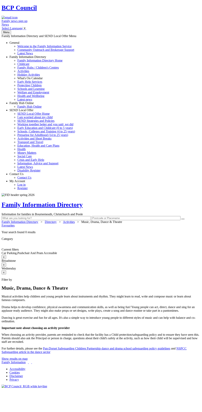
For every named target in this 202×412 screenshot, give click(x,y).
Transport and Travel (30, 142)
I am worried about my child (35, 117)
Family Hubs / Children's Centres (38, 67)
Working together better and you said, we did (45, 124)
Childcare (23, 64)
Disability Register (28, 170)
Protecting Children (29, 85)
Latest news (24, 99)
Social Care (24, 156)
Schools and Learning (31, 88)
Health (21, 149)
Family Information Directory (36, 78)
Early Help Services (29, 81)
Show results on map (15, 358)
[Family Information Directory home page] (24, 386)
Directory (51, 222)
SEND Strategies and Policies (35, 120)
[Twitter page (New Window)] (28, 362)
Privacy (14, 379)
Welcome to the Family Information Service (44, 46)
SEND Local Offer (42, 140)
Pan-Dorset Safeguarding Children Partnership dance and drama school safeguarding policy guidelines (106, 348)
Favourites (8, 225)
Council (19, 7)
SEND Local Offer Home (33, 113)
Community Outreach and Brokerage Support (45, 49)
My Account (18, 184)
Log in (21, 184)
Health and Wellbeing (30, 96)
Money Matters (26, 152)
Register (22, 188)
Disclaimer (16, 376)
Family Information (14, 362)
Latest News (25, 53)
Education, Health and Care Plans (38, 145)
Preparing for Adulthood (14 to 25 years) (42, 135)
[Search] (182, 219)
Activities (23, 71)
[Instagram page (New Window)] (31, 362)
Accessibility (17, 369)
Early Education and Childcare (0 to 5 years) (45, 128)
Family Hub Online (25, 104)
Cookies (14, 372)
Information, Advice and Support (37, 163)
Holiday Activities (28, 74)
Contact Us (20, 175)
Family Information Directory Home (40, 60)
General (41, 48)
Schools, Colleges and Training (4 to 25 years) (46, 131)
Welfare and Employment (33, 92)
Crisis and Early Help (30, 159)
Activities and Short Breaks (34, 138)
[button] (101, 232)
